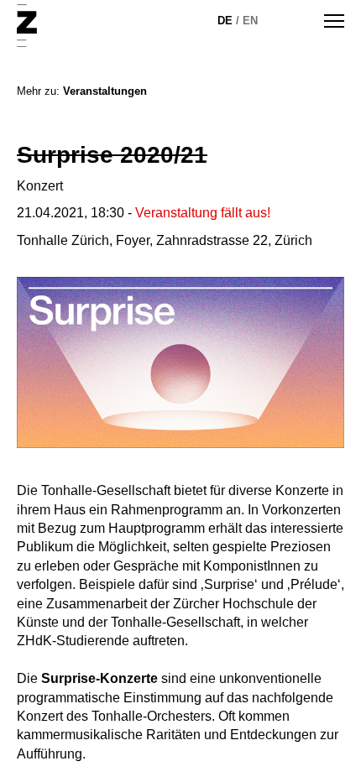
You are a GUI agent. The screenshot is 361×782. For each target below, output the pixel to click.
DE (225, 20)
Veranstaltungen (105, 91)
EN (250, 20)
